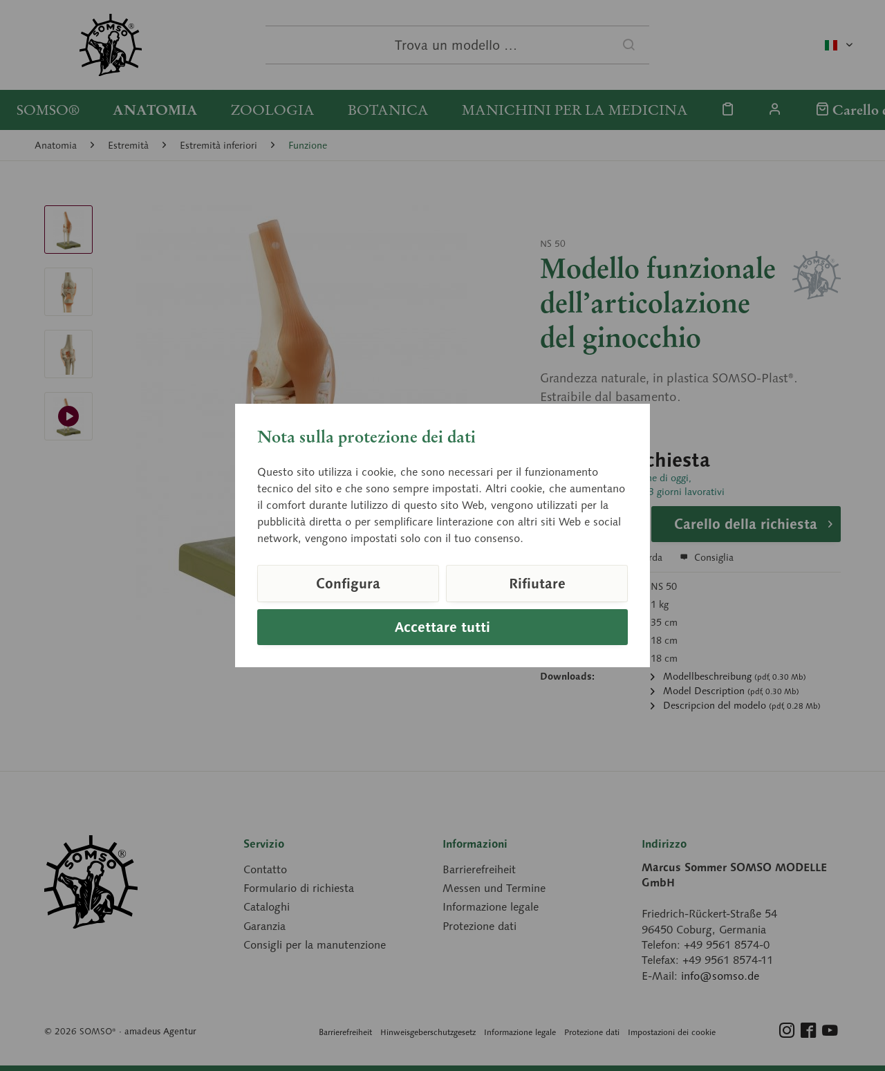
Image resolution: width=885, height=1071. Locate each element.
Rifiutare (537, 584)
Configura (348, 584)
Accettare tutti (442, 627)
